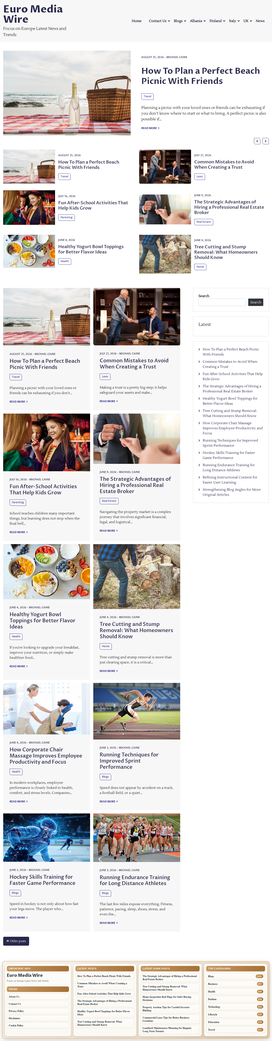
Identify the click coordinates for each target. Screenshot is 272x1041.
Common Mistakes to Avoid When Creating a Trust (224, 164)
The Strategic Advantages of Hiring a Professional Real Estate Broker (229, 207)
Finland (216, 21)
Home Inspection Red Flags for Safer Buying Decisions (167, 998)
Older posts (18, 941)
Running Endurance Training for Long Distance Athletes (135, 880)
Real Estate (204, 222)
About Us (14, 996)
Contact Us (157, 21)
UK (246, 21)
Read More (91, 128)
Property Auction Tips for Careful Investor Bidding (166, 1008)
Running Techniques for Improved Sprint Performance (129, 761)
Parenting (66, 217)
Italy (232, 21)
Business (213, 983)
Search (203, 296)
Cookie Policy (16, 1025)
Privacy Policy (16, 1011)
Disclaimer (14, 1018)
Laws (200, 176)
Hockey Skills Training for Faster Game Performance (42, 880)
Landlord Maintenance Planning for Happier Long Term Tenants (167, 1029)
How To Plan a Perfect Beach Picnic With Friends (142, 76)
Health (65, 261)
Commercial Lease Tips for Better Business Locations (166, 1019)
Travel (89, 96)
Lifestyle (212, 1014)
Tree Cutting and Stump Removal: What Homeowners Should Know (226, 252)
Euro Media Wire (33, 14)
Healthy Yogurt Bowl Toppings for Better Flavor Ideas (91, 249)
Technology (214, 1006)
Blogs (178, 21)
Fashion (212, 999)
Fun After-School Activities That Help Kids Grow (93, 205)
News (260, 21)
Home (137, 21)
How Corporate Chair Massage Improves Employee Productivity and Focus (46, 756)
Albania (196, 21)
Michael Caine (118, 57)
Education (213, 1022)
